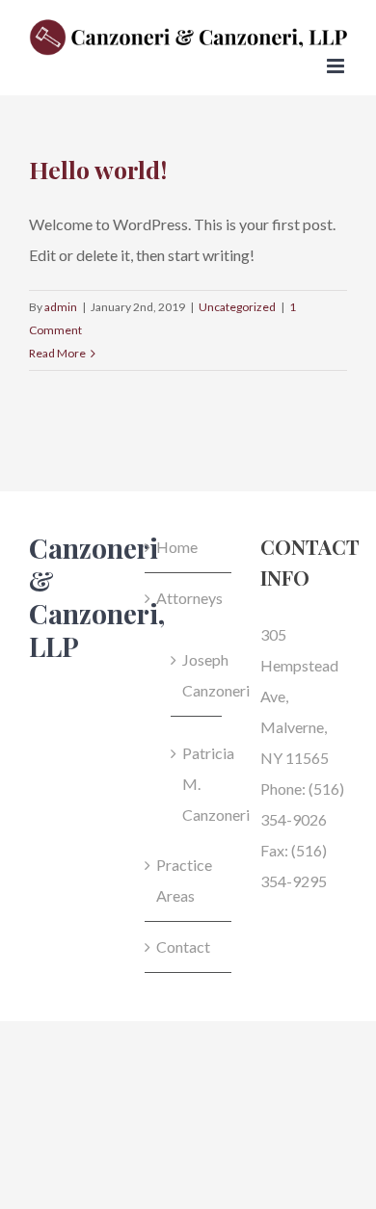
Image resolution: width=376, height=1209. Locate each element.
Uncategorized (237, 307)
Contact (183, 946)
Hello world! (98, 169)
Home (177, 547)
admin (60, 307)
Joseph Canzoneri (197, 674)
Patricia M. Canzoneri (197, 784)
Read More (57, 353)
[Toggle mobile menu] (337, 66)
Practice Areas (184, 880)
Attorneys (189, 598)
